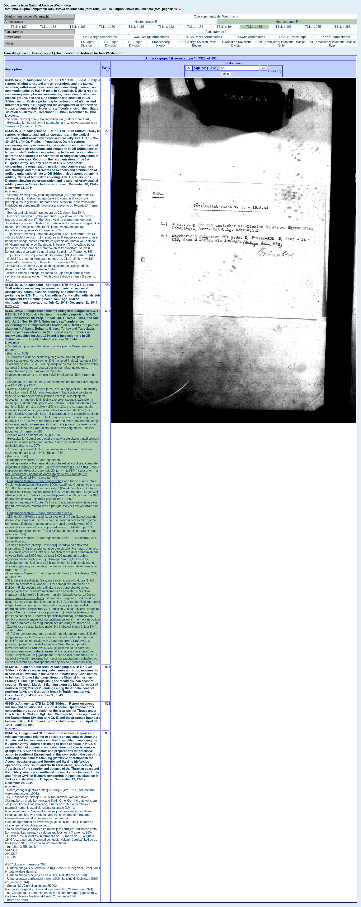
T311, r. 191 (136, 26)
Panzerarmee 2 (215, 31)
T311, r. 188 (48, 26)
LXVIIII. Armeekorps (292, 37)
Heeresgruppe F (287, 21)
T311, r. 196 (283, 26)
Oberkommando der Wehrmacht (216, 16)
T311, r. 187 (19, 26)
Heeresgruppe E (146, 21)
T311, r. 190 (107, 26)
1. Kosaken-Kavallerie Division (237, 43)
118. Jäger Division (134, 43)
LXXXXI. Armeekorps (335, 37)
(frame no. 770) (52, 468)
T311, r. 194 (225, 26)
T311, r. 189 (77, 26)
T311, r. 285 (313, 26)
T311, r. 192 (166, 26)
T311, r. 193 (195, 26)
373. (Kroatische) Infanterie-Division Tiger (332, 43)
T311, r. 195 (254, 26)
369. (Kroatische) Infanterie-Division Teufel (281, 43)
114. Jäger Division (86, 43)
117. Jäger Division (110, 43)
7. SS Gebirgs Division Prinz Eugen (196, 43)
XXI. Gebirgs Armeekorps (151, 37)
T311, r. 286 (342, 26)
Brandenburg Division (161, 43)
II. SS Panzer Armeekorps (204, 37)
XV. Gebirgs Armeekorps (100, 37)
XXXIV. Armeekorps (251, 37)
